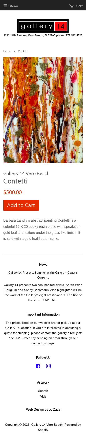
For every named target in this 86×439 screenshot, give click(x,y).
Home (7, 51)
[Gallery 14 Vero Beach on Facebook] (38, 367)
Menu (13, 6)
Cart (79, 6)
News (43, 264)
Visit (43, 396)
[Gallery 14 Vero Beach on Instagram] (48, 367)
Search (43, 390)
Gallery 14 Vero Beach (47, 424)
